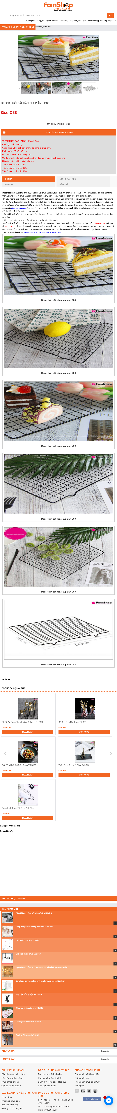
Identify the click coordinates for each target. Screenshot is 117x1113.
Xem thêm (105, 1051)
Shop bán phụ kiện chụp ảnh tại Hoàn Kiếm (34, 927)
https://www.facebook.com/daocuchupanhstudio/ (44, 232)
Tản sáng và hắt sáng (12, 1078)
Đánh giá (64, 184)
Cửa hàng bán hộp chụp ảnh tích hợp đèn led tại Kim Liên (40, 981)
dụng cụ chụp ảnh (19, 208)
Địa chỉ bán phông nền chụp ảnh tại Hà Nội (34, 913)
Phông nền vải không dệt (87, 1074)
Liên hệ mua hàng (68, 179)
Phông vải (79, 1085)
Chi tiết (8, 179)
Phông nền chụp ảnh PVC (87, 1082)
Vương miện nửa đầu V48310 (28, 1022)
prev (5, 753)
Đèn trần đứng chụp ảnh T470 (28, 954)
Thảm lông (7, 1097)
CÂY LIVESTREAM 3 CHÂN (27, 940)
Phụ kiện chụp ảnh (47, 1085)
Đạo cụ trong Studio (11, 1085)
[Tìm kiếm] (110, 15)
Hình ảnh (9, 184)
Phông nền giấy (82, 1078)
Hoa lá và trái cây (10, 1104)
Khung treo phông (10, 1082)
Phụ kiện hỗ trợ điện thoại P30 (29, 994)
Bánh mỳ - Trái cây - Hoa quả (52, 1082)
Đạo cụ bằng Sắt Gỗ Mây (50, 1078)
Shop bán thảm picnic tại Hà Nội (29, 1008)
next (111, 753)
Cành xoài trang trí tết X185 (27, 1035)
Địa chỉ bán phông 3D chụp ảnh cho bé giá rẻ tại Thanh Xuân (41, 967)
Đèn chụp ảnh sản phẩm (13, 1074)
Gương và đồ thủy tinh (12, 1108)
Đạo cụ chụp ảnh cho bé (50, 1074)
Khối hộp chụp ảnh (11, 1101)
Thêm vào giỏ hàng (60, 124)
